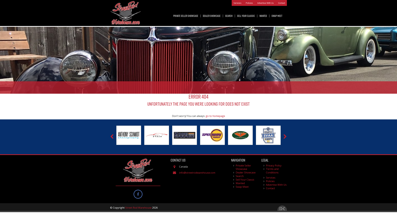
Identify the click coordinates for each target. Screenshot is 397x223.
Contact (281, 3)
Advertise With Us (265, 3)
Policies (249, 3)
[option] (129, 135)
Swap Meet (277, 16)
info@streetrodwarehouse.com (197, 172)
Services (237, 3)
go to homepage (215, 116)
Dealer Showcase (212, 16)
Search (228, 16)
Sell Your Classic (246, 16)
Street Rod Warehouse (138, 207)
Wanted (263, 16)
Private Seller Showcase (185, 16)
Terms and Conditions (272, 170)
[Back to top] (392, 211)
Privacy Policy (273, 165)
